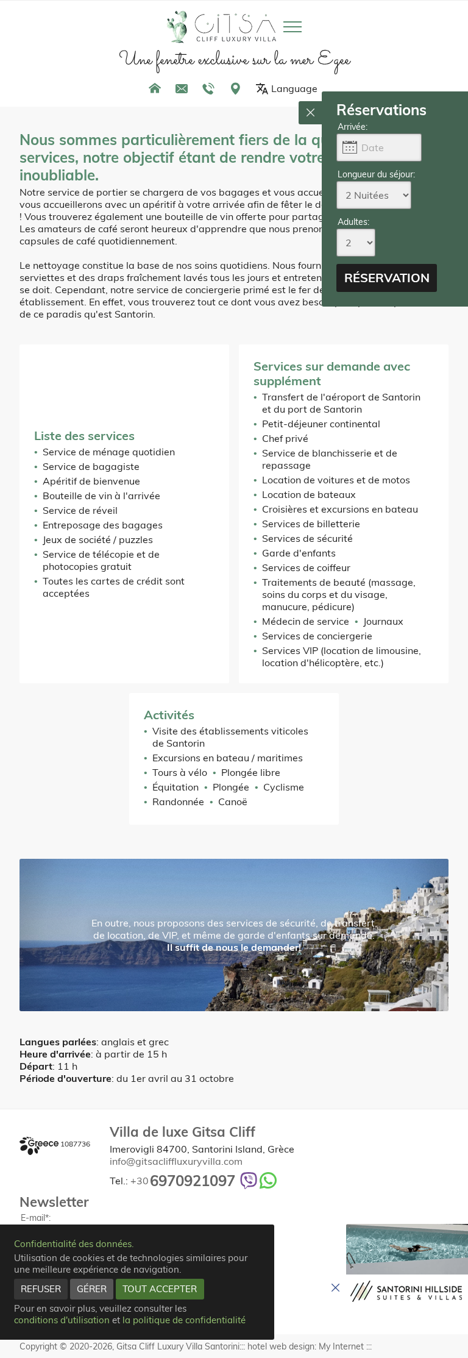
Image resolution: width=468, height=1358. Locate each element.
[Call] (208, 88)
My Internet (341, 1346)
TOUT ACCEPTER (159, 1289)
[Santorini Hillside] (407, 1266)
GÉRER (92, 1289)
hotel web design (280, 1346)
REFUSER (41, 1289)
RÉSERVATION (387, 277)
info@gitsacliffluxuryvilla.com (176, 1161)
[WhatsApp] (268, 1180)
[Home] (154, 88)
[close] (310, 112)
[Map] (235, 88)
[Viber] (248, 1180)
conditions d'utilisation (62, 1320)
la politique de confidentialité (184, 1320)
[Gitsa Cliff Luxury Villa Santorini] (221, 26)
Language (294, 88)
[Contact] (181, 88)
